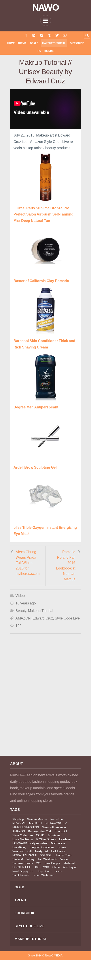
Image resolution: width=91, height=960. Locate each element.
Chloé (56, 867)
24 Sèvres (54, 835)
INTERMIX (42, 867)
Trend (22, 43)
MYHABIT (35, 823)
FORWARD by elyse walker (30, 843)
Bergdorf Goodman (42, 847)
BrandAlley (19, 847)
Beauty (20, 611)
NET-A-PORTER (56, 823)
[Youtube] (65, 35)
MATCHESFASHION (25, 827)
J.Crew (61, 847)
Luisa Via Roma (22, 839)
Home (11, 43)
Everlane (64, 839)
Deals (34, 43)
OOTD (40, 835)
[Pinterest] (42, 35)
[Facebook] (26, 35)
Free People (52, 863)
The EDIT (61, 831)
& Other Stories (46, 839)
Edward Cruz (42, 618)
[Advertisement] (45, 700)
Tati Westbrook (47, 859)
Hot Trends (45, 51)
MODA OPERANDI (24, 855)
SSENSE (46, 855)
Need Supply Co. (23, 871)
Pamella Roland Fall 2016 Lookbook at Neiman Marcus (65, 565)
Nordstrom (57, 819)
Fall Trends (58, 851)
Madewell (69, 863)
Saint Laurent (20, 875)
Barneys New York (40, 831)
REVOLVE (19, 823)
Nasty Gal (41, 851)
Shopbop (18, 819)
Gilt (29, 851)
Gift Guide (77, 43)
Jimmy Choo (63, 855)
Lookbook (24, 913)
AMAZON (23, 618)
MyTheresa (58, 843)
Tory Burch (44, 871)
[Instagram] (34, 35)
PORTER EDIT (22, 867)
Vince (64, 859)
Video (20, 596)
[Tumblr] (49, 35)
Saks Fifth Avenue (54, 827)
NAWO (45, 7)
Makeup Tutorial (54, 43)
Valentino (18, 851)
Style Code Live (67, 618)
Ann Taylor (70, 867)
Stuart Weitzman (43, 875)
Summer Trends (22, 863)
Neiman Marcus (37, 819)
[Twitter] (57, 35)
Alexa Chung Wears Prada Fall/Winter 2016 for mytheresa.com (28, 563)
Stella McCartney (23, 859)
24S (38, 863)
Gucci (58, 871)
